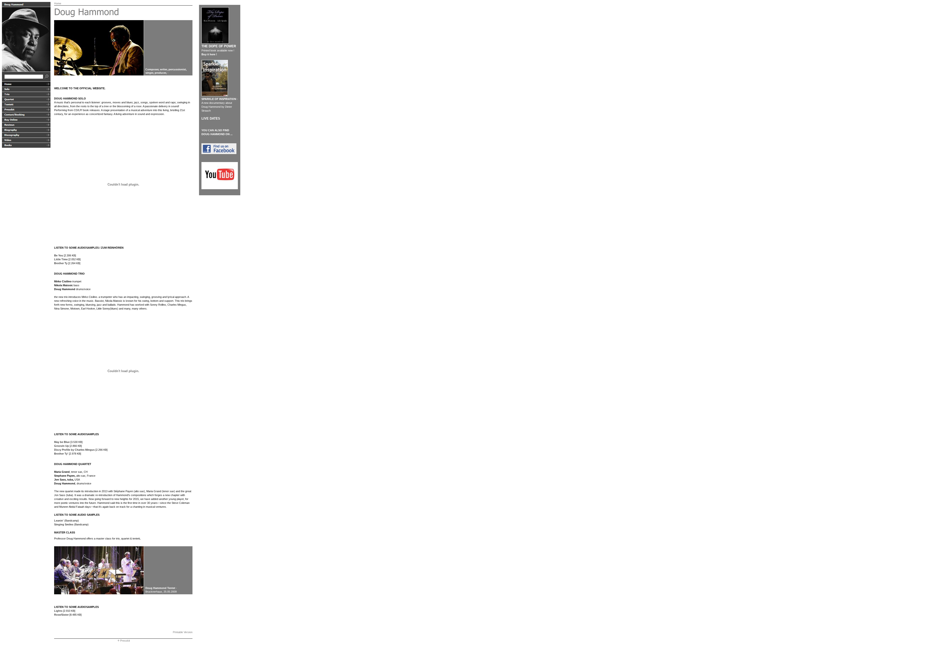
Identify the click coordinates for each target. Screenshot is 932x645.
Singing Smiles (63, 524)
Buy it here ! (209, 54)
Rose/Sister (61, 614)
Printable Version (182, 632)
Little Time (61, 259)
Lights (58, 610)
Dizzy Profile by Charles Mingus (74, 449)
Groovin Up (61, 445)
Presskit (125, 640)
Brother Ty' (61, 453)
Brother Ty (60, 263)
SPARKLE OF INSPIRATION (218, 99)
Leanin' (59, 520)
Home (57, 3)
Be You (58, 255)
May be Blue (62, 442)
